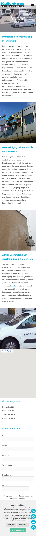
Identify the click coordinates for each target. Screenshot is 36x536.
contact (14, 286)
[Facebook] (33, 527)
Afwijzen (11, 525)
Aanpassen (23, 525)
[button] (32, 4)
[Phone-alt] (33, 511)
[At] (33, 516)
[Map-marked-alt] (33, 522)
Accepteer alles (18, 530)
